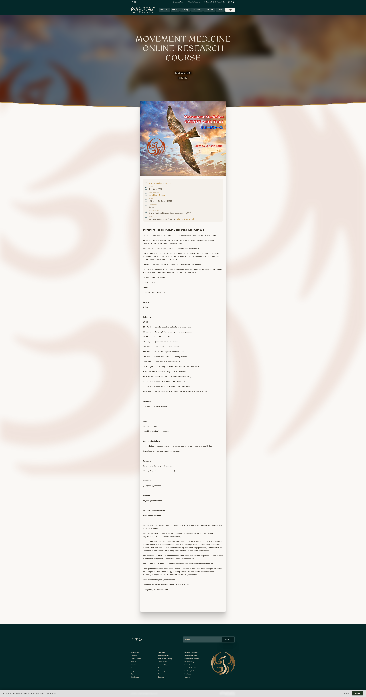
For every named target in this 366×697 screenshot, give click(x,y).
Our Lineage (162, 671)
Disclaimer (188, 674)
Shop (220, 10)
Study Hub (209, 10)
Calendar (163, 10)
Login (230, 10)
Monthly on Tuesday (157, 195)
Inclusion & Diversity (192, 652)
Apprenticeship (163, 655)
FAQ (159, 674)
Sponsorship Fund (191, 655)
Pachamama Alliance (192, 658)
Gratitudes (135, 677)
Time (151, 198)
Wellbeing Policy (190, 671)
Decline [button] (346, 693)
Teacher (152, 181)
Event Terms (189, 665)
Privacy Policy (189, 662)
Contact (209, 2)
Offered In (153, 210)
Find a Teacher (195, 2)
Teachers (196, 10)
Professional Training (165, 658)
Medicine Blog (162, 665)
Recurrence (154, 192)
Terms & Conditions (191, 668)
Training (185, 10)
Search (160, 668)
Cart (132, 674)
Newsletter (221, 2)
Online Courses (163, 662)
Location (153, 204)
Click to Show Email (185, 219)
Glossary (188, 677)
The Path (134, 665)
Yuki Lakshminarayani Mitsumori (162, 183)
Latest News (179, 2)
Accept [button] (357, 693)
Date (151, 187)
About (174, 10)
